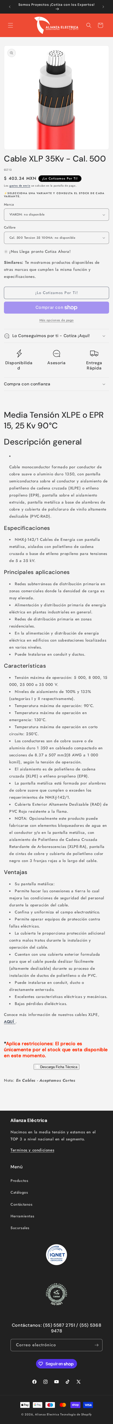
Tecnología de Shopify (76, 1414)
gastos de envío (19, 186)
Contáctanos (22, 1204)
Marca (9, 204)
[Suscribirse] (96, 1345)
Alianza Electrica (47, 1414)
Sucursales (20, 1227)
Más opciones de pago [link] (56, 320)
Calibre (10, 227)
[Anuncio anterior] (10, 7)
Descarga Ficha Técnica (58, 1067)
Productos (19, 1180)
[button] (10, 25)
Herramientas (22, 1216)
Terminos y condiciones (32, 1150)
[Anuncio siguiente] (103, 7)
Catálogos (19, 1192)
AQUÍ (10, 1022)
